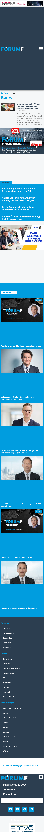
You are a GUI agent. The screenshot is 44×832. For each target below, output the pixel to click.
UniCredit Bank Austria (11, 668)
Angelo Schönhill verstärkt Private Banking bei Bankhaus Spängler (19, 199)
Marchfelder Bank (9, 697)
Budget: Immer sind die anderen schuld (18, 557)
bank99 (6, 687)
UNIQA (5, 713)
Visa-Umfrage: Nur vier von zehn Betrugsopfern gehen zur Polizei (18, 190)
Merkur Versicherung (11, 746)
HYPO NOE (7, 683)
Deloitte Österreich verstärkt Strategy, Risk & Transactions (21, 218)
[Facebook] (24, 809)
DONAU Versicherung (11, 737)
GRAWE (6, 732)
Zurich (5, 741)
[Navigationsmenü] (41, 48)
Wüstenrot (7, 751)
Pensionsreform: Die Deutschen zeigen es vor (21, 346)
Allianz (5, 727)
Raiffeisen (7, 664)
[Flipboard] (31, 809)
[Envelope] (10, 809)
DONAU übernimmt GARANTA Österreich (19, 608)
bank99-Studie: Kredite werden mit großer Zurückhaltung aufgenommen (19, 451)
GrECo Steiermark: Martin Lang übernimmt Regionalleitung (18, 208)
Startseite (5, 93)
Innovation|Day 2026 (15, 785)
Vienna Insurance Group (12, 708)
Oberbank (6, 678)
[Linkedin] (17, 809)
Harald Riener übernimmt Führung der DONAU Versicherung (21, 505)
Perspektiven (10, 794)
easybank (6, 692)
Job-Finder (9, 789)
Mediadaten (7, 647)
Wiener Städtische (10, 718)
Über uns (6, 628)
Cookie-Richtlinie (9, 633)
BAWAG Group (8, 673)
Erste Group (7, 659)
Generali (6, 723)
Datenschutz (7, 638)
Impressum (7, 643)
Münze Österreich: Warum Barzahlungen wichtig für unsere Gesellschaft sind (28, 106)
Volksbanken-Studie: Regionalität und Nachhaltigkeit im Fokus (17, 398)
